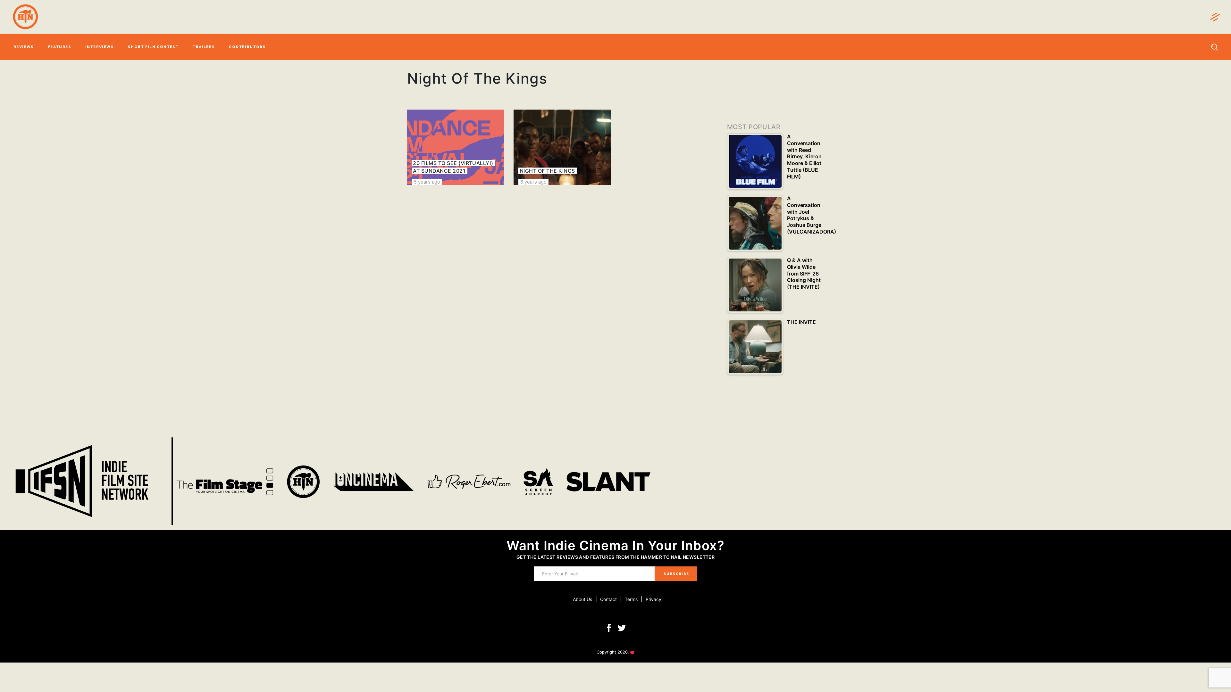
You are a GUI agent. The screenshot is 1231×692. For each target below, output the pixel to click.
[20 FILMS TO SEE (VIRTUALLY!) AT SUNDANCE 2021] (455, 147)
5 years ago (427, 182)
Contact (608, 599)
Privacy (653, 599)
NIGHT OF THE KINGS (547, 171)
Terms (631, 599)
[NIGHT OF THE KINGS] (562, 147)
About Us (582, 599)
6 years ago (533, 182)
